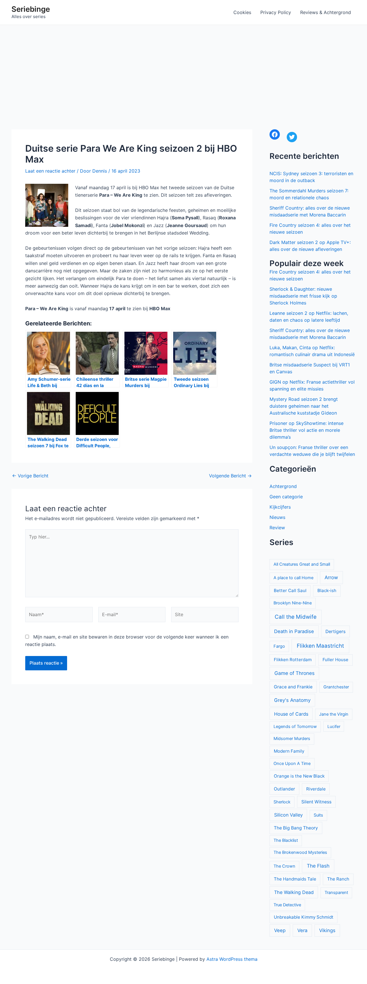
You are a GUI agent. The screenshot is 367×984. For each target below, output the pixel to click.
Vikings (327, 930)
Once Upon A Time (292, 763)
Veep (280, 930)
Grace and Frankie (293, 687)
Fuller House (335, 659)
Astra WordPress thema (231, 959)
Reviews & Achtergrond (325, 12)
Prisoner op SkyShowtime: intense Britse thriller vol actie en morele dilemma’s (306, 430)
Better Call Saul (290, 590)
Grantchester (336, 687)
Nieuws (277, 517)
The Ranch (338, 879)
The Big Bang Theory (296, 828)
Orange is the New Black (299, 776)
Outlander (284, 789)
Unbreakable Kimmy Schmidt (303, 917)
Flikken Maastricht (320, 646)
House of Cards (291, 714)
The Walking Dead (294, 892)
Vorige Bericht (30, 475)
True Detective (287, 904)
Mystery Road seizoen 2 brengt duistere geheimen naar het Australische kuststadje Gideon (304, 406)
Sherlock (282, 802)
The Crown (284, 866)
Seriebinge (30, 9)
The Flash (318, 866)
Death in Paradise (294, 631)
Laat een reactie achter (50, 171)
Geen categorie (286, 496)
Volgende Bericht (230, 475)
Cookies (242, 12)
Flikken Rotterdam (293, 659)
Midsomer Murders (292, 738)
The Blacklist (286, 840)
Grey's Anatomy (292, 700)
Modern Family (289, 751)
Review (277, 527)
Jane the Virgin (333, 714)
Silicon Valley (288, 815)
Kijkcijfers (280, 507)
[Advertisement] (183, 68)
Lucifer (333, 726)
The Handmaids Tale (295, 879)
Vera (302, 930)
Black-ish (326, 590)
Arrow (331, 577)
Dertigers (335, 631)
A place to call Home (293, 577)
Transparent (336, 892)
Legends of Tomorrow (295, 726)
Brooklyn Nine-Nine (293, 603)
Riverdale (316, 789)
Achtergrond (283, 486)
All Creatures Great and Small (302, 564)
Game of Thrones (294, 673)
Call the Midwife (296, 617)
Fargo (279, 646)
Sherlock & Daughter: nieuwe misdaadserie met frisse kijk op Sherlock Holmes (303, 296)
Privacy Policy (275, 12)
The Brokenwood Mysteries (300, 852)
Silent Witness (316, 802)
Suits (318, 815)
